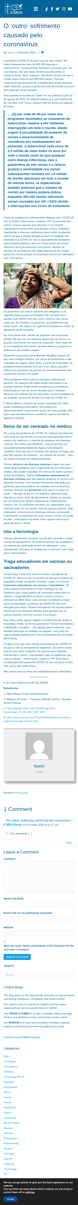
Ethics (7, 1092)
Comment (9, 858)
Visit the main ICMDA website (22, 1037)
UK (5, 1174)
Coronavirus (11, 1066)
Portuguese (21, 792)
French (8, 1102)
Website (9, 927)
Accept (10, 1199)
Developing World (14, 1076)
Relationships (11, 1143)
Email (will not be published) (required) (28, 912)
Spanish (8, 1158)
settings (30, 1192)
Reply (69, 842)
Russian (8, 1148)
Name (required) (13, 898)
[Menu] (35, 8)
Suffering (9, 1163)
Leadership (10, 1117)
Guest (10, 52)
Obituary (8, 1133)
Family (7, 1097)
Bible (6, 1056)
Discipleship (10, 1087)
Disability (9, 1081)
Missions (9, 1128)
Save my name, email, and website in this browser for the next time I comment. (39, 947)
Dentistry (9, 1071)
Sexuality (9, 1153)
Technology (10, 1169)
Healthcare (10, 1107)
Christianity (10, 1061)
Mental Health (12, 1122)
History (8, 1112)
